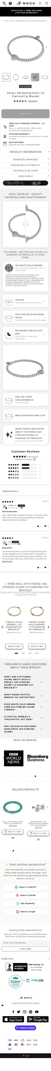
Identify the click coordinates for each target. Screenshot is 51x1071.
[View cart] (46, 3)
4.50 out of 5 (32, 457)
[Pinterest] (30, 1012)
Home (6, 21)
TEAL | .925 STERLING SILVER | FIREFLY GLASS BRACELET (13, 822)
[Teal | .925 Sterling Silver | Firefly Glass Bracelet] (12, 807)
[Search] (4, 3)
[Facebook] (13, 1012)
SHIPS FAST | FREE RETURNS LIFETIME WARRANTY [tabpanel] (26, 12)
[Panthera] (25, 183)
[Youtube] (36, 1012)
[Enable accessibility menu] (10, 3)
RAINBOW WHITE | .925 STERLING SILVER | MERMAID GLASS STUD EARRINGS (38, 823)
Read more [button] (7, 561)
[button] (13, 465)
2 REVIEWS (33, 101)
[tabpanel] (13, 758)
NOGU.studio (25, 3)
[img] (7, 502)
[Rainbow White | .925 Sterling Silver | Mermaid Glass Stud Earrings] (38, 807)
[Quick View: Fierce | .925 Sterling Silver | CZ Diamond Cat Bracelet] (13, 837)
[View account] (40, 3)
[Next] (46, 47)
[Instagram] (24, 1012)
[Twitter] (18, 1012)
